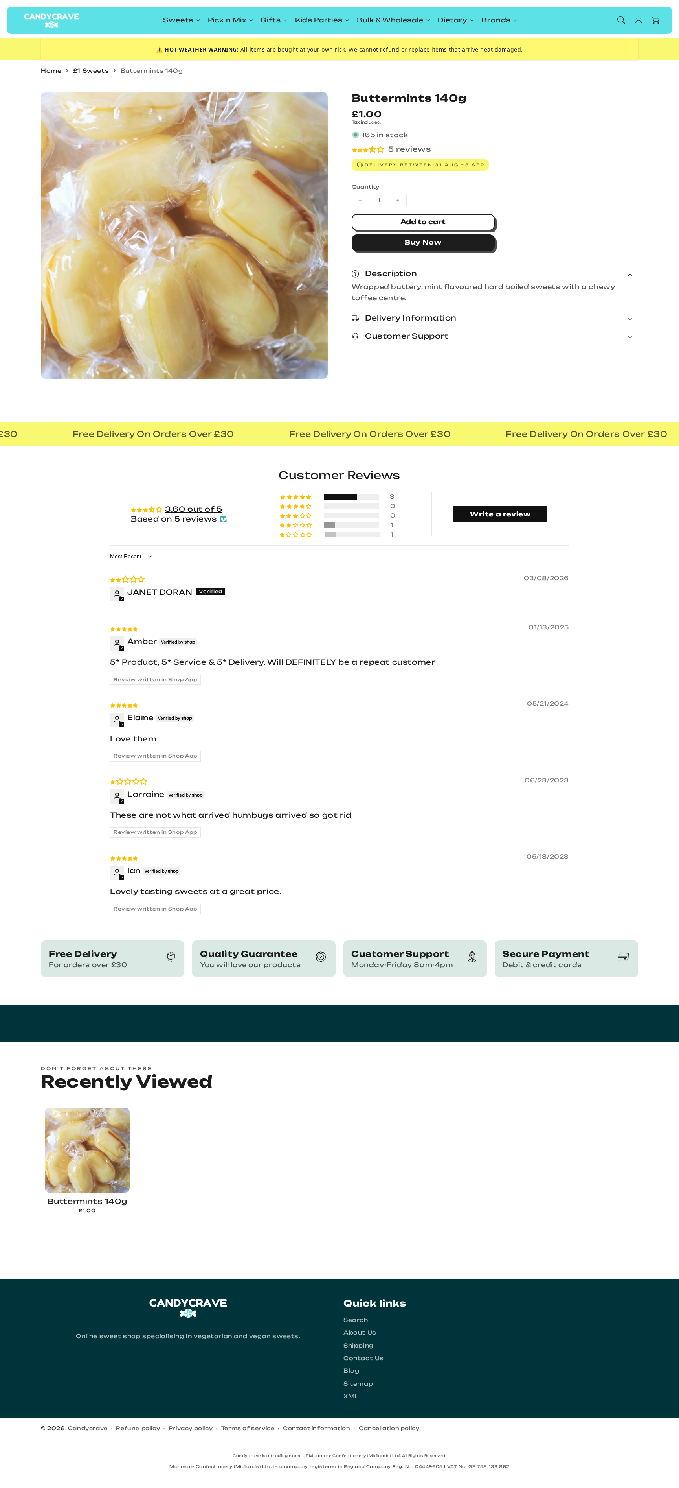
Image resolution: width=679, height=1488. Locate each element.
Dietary (452, 20)
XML (351, 1396)
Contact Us (363, 1358)
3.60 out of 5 (193, 509)
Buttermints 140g (152, 70)
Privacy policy (191, 1428)
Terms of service (248, 1428)
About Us (359, 1332)
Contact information (316, 1428)
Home (51, 70)
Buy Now (423, 242)
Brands (496, 20)
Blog (351, 1370)
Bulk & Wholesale (390, 20)
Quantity (366, 187)
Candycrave (88, 1428)
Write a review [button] (500, 514)
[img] (127, 579)
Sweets (178, 20)
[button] (621, 20)
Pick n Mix (227, 20)
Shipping (358, 1345)
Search (355, 1320)
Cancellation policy (389, 1428)
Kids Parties (318, 20)
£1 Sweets (91, 70)
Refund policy (138, 1428)
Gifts (271, 20)
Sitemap (358, 1383)
